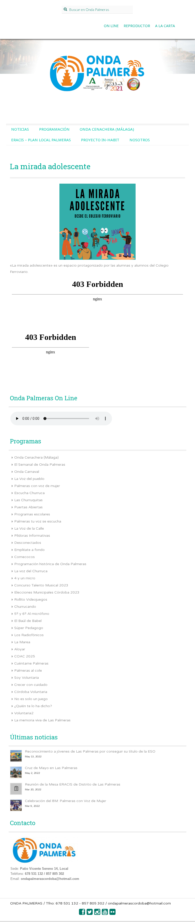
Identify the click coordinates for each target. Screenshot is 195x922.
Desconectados (27, 543)
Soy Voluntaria (26, 677)
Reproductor (137, 25)
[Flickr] (112, 913)
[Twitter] (90, 913)
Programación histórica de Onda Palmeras (50, 564)
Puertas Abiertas (28, 507)
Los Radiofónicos (29, 635)
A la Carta (165, 25)
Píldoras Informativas (32, 535)
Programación (54, 129)
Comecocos (24, 557)
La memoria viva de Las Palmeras (42, 720)
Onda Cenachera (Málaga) (107, 129)
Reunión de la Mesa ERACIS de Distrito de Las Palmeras (72, 784)
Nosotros (139, 139)
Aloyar (19, 649)
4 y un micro (24, 578)
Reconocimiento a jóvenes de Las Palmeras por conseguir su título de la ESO (90, 751)
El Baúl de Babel (28, 621)
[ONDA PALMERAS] (97, 72)
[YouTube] (105, 913)
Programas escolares (32, 514)
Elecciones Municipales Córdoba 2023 (46, 592)
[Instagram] (97, 913)
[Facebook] (82, 913)
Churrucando (25, 606)
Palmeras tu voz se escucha (37, 521)
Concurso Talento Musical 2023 (41, 585)
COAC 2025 (24, 656)
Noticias (20, 129)
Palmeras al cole (28, 670)
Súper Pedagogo (28, 628)
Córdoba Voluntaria (30, 692)
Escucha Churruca (29, 493)
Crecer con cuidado (30, 685)
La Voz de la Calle (29, 528)
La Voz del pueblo (29, 479)
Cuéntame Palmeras (31, 663)
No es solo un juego (31, 699)
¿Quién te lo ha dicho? (33, 706)
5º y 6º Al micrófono (31, 614)
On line (111, 25)
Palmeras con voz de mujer (37, 486)
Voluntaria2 (24, 713)
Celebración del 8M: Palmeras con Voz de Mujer (65, 801)
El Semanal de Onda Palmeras (39, 464)
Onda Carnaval (26, 471)
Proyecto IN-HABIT (100, 139)
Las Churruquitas (28, 500)
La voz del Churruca (30, 571)
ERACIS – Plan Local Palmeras (41, 139)
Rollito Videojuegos (30, 599)
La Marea (22, 642)
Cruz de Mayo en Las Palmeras (51, 768)
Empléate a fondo (29, 550)
